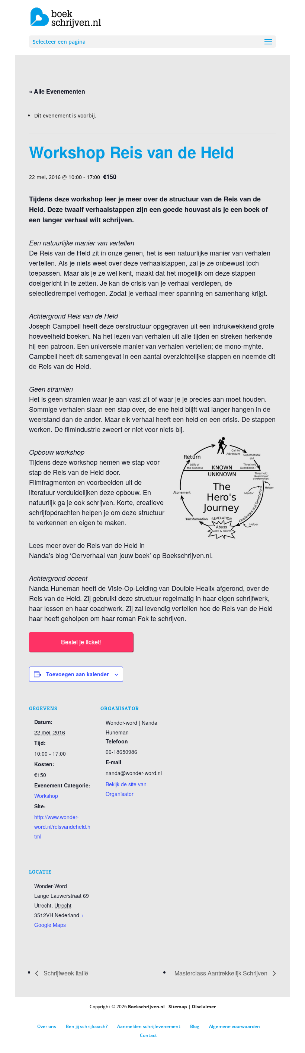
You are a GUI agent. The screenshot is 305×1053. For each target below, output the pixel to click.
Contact (148, 1035)
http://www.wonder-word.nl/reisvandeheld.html (62, 826)
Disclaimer (204, 1006)
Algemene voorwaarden (234, 1026)
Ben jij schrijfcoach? (86, 1026)
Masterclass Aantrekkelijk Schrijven (221, 973)
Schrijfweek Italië (65, 973)
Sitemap (177, 1006)
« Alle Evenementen (57, 91)
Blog (194, 1026)
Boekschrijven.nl (146, 1006)
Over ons (46, 1026)
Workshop (46, 795)
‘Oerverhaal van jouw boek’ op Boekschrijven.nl (140, 555)
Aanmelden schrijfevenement (148, 1026)
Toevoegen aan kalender (77, 674)
